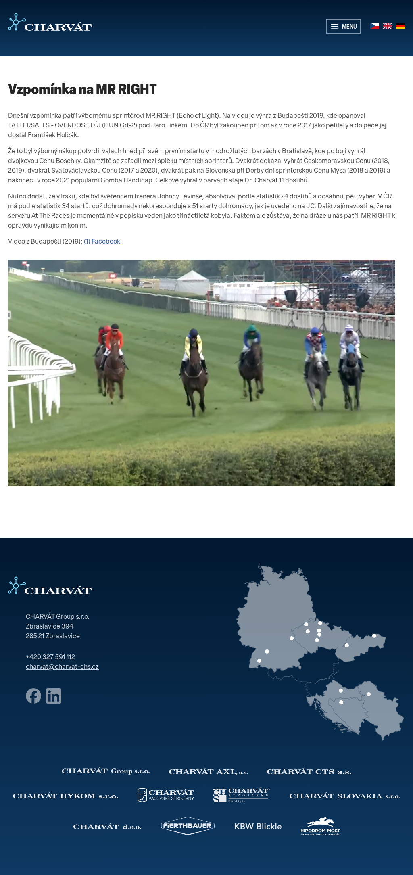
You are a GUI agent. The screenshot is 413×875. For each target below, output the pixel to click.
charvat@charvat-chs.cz (62, 667)
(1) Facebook (102, 242)
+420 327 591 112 (50, 657)
